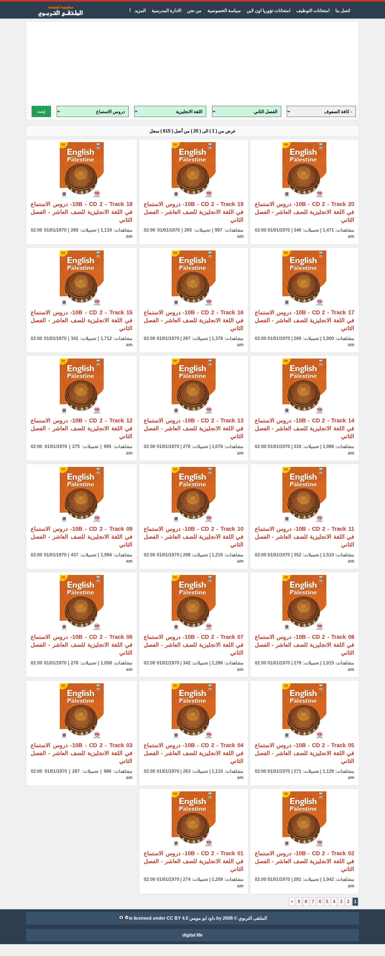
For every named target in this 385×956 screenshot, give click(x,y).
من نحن (194, 10)
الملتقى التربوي (252, 918)
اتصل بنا (342, 10)
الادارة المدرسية (166, 10)
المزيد (140, 10)
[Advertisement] (192, 60)
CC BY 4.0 (177, 918)
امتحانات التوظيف (312, 10)
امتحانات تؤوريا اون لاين (268, 10)
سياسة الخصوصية (224, 10)
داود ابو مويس (202, 918)
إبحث (41, 111)
